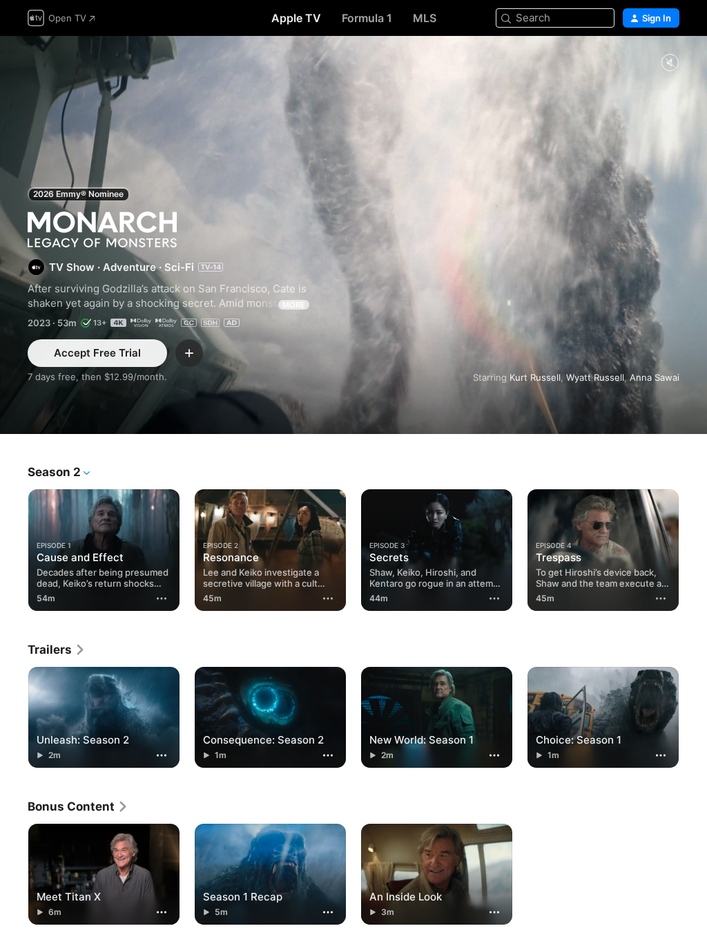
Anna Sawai (654, 377)
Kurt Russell (535, 377)
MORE (293, 305)
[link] (57, 649)
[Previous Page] (13, 547)
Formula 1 (367, 18)
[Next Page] (693, 547)
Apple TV (296, 18)
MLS (424, 18)
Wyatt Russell (595, 377)
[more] (161, 598)
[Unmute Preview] (669, 63)
